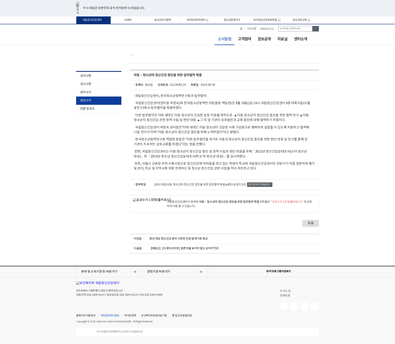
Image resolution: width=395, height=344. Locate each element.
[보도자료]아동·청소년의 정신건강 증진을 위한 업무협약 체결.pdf (200, 184)
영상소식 (85, 100)
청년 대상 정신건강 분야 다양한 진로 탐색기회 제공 (178, 238)
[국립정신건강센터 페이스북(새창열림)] (294, 306)
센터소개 (300, 39)
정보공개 (264, 39)
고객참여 (244, 39)
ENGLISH (266, 30)
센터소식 (85, 92)
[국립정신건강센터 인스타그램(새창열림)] (304, 306)
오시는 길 (285, 291)
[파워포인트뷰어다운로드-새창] (303, 271)
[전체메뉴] (316, 38)
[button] (109, 271)
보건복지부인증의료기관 (154, 315)
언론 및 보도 (87, 109)
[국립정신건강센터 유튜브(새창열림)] (284, 306)
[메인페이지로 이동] (96, 36)
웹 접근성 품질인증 (182, 315)
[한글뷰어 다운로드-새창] (296, 271)
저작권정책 (130, 315)
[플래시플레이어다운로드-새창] (316, 271)
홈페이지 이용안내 (85, 315)
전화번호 (285, 295)
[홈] (132, 52)
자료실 (282, 39)
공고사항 (85, 84)
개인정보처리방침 (109, 315)
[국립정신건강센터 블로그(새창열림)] (315, 306)
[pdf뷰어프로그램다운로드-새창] (309, 271)
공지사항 (85, 76)
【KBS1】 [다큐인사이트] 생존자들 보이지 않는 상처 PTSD (184, 248)
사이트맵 (251, 28)
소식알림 (223, 39)
